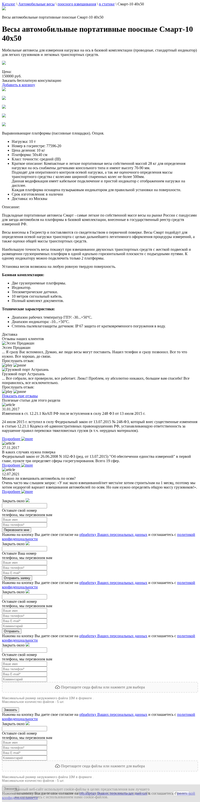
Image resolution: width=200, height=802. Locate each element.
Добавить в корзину (18, 85)
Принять (181, 793)
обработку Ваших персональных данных (113, 534)
